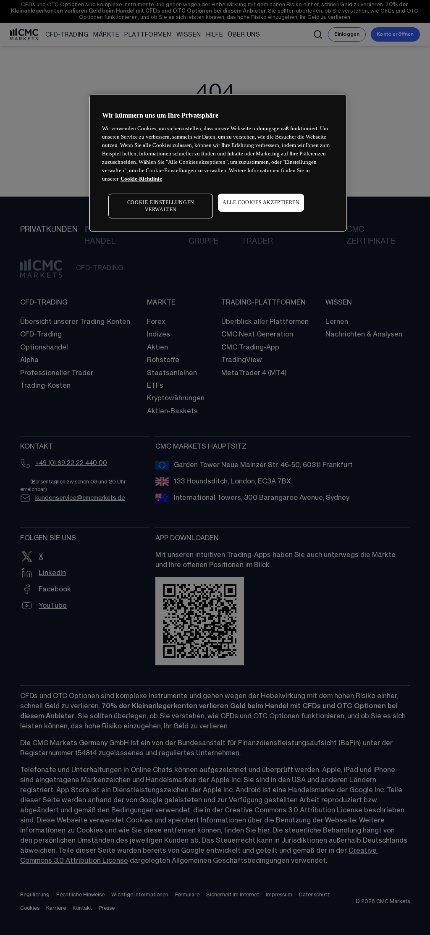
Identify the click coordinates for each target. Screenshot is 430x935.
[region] (218, 163)
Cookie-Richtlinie (141, 179)
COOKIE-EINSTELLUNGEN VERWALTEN (160, 206)
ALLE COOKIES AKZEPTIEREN (261, 202)
